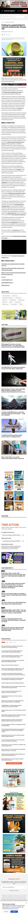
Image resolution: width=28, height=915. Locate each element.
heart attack (23, 38)
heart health (3, 39)
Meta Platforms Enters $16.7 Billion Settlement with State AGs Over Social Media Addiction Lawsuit (13, 715)
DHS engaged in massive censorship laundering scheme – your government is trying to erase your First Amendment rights (13, 346)
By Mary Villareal (4, 31)
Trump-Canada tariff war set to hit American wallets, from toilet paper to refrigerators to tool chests (12, 679)
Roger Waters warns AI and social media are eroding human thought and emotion (12, 736)
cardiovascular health (7, 297)
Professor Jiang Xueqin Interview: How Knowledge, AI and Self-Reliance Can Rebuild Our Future (13, 620)
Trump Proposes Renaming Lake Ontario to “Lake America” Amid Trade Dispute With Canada (12, 656)
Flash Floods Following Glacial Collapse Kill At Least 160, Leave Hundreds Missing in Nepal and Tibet (12, 669)
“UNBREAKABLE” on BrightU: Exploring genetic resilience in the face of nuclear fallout (11, 706)
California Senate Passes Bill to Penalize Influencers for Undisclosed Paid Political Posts (13, 755)
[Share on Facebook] (5, 35)
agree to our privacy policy (11, 908)
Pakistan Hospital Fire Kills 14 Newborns (10, 665)
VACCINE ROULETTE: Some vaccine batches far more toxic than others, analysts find (13, 368)
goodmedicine (7, 38)
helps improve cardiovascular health (12, 92)
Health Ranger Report (7, 568)
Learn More (6, 911)
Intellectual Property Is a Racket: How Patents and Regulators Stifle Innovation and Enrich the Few (12, 720)
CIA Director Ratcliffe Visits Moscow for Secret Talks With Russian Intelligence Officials (12, 661)
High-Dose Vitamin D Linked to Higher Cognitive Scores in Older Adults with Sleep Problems (13, 687)
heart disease (14, 222)
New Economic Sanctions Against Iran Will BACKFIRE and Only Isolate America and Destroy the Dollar (12, 629)
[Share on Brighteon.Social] (2, 35)
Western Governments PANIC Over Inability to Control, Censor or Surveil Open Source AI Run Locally (13, 595)
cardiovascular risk (11, 213)
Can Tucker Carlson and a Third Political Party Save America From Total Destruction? (13, 603)
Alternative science (9, 22)
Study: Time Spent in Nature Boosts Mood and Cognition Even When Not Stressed (11, 692)
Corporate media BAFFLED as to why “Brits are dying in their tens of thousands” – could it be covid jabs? (13, 414)
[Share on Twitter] (7, 35)
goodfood (3, 38)
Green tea (16, 38)
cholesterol (4, 182)
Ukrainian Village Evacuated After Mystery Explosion (12, 682)
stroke (11, 39)
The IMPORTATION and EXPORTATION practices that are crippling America (11, 436)
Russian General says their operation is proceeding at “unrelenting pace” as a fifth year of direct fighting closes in (12, 730)
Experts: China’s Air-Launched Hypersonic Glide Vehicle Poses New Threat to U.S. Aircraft (13, 750)
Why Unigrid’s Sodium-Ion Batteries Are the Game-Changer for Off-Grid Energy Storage (12, 647)
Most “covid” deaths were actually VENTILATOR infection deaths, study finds (12, 457)
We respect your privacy (14, 890)
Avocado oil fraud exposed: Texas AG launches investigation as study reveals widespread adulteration (13, 674)
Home (2, 22)
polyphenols (8, 39)
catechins (19, 169)
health (19, 38)
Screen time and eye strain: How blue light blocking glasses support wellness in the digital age (12, 701)
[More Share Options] (9, 35)
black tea (15, 295)
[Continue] (25, 887)
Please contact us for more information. (9, 548)
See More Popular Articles (14, 763)
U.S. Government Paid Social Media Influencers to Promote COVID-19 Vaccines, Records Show (12, 651)
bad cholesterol (6, 295)
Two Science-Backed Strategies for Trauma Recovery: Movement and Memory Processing (13, 740)
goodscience (12, 38)
